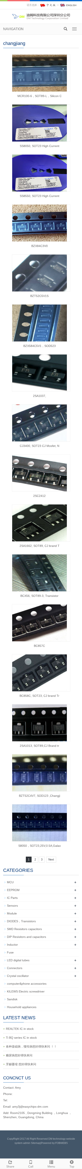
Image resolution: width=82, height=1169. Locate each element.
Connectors (14, 968)
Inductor (12, 944)
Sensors (12, 905)
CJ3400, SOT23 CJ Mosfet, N (39, 446)
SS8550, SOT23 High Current (39, 196)
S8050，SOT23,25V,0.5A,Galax (39, 845)
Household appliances (21, 1007)
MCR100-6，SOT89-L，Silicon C (39, 96)
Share (10, 1166)
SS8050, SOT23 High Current (39, 146)
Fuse (10, 952)
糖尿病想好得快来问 (19, 1055)
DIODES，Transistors (21, 921)
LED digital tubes (18, 960)
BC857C (39, 645)
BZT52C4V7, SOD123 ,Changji (39, 795)
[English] (68, 5)
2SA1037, (39, 396)
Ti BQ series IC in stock (21, 1037)
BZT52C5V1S (39, 296)
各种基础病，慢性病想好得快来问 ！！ (31, 1046)
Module (12, 913)
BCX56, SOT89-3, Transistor (39, 595)
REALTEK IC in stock (20, 1028)
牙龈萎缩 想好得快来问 (21, 1064)
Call (30, 1166)
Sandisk (12, 999)
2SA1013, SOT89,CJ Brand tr (39, 745)
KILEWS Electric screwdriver (26, 991)
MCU (10, 882)
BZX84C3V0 (39, 246)
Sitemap (35, 1143)
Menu (51, 1166)
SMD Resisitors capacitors (24, 929)
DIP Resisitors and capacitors (26, 936)
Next (51, 859)
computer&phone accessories (26, 983)
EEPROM (13, 890)
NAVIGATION (13, 29)
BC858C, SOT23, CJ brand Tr (39, 695)
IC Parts (12, 897)
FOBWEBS (61, 1143)
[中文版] (48, 5)
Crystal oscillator (18, 976)
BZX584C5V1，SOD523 (39, 346)
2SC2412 (39, 496)
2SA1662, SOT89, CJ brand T (40, 545)
